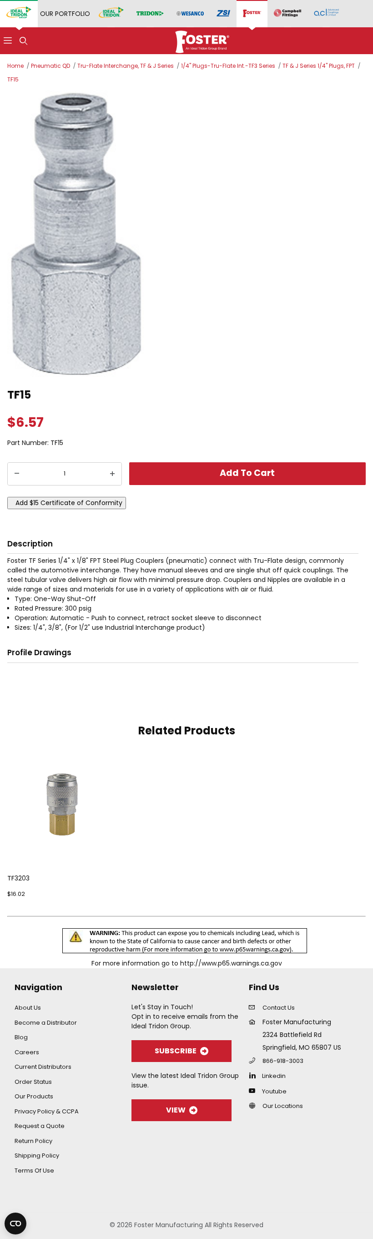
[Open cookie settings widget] (15, 1223)
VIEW (176, 1110)
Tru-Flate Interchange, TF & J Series (125, 66)
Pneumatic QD (50, 66)
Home (15, 66)
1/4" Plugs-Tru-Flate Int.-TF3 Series (228, 66)
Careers (27, 1052)
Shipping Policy (37, 1155)
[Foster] (252, 13)
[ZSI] (223, 14)
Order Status (33, 1081)
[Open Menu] (7, 40)
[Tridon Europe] (150, 14)
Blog (21, 1037)
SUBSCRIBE (176, 1051)
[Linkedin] (254, 1075)
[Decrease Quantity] (17, 474)
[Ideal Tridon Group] (18, 13)
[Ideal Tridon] (111, 13)
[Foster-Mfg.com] (202, 40)
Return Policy (33, 1141)
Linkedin (274, 1076)
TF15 (13, 79)
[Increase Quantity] (112, 474)
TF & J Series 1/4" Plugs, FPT (318, 66)
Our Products (34, 1096)
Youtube (274, 1091)
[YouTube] (254, 1090)
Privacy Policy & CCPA (47, 1111)
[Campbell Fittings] (287, 14)
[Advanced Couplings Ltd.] (326, 14)
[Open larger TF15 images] (186, 234)
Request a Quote (40, 1126)
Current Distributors (43, 1066)
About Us (28, 1007)
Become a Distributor (46, 1022)
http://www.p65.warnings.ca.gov (231, 963)
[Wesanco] (190, 14)
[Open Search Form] (23, 40)
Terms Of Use (34, 1170)
